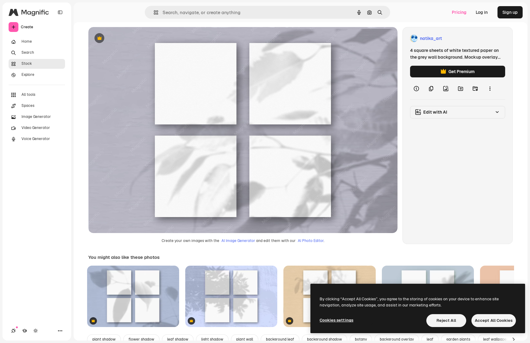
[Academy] (24, 331)
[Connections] (13, 331)
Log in (482, 12)
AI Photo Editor (311, 240)
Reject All (446, 320)
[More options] (490, 88)
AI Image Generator (238, 240)
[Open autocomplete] (153, 12)
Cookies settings (336, 320)
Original (127, 38)
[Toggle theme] (35, 331)
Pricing (459, 12)
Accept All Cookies (494, 320)
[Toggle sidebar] (60, 12)
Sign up (510, 12)
